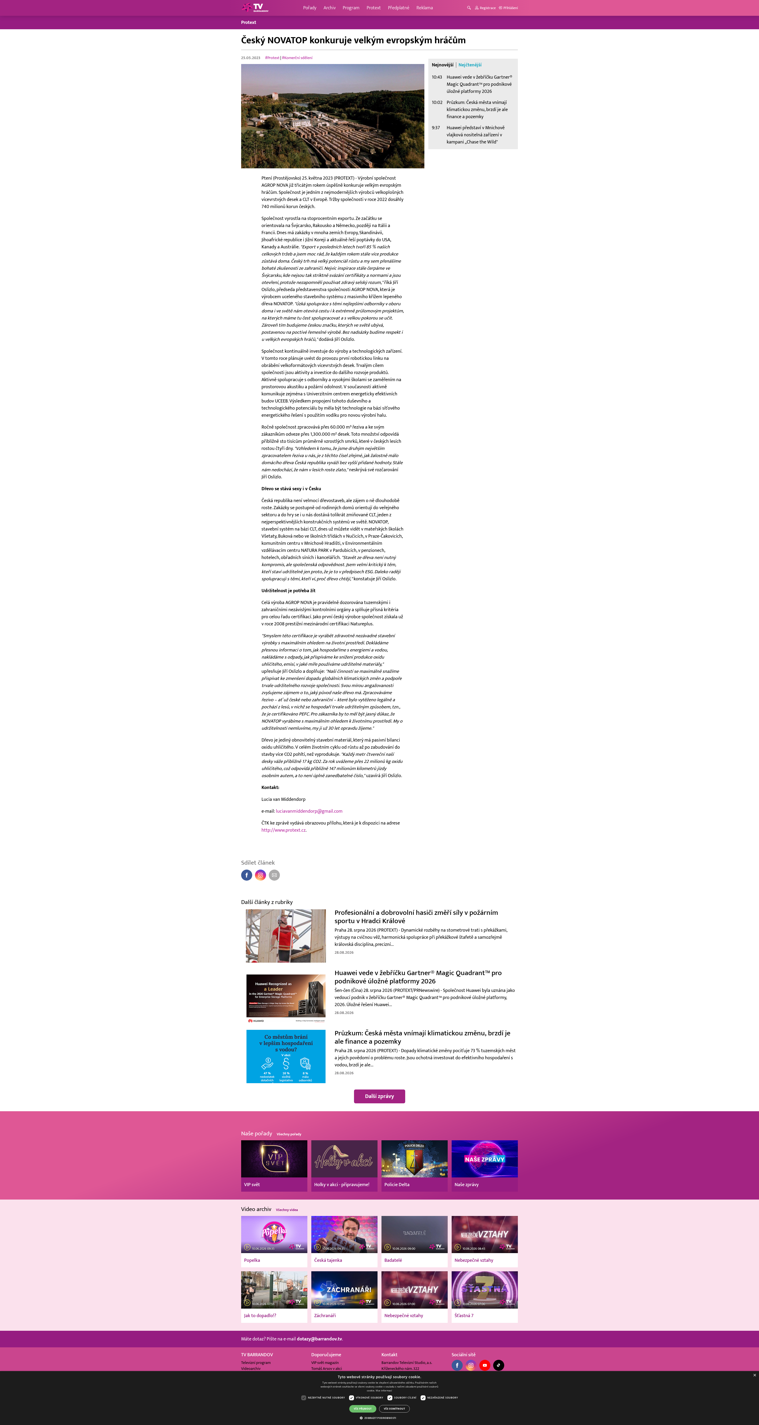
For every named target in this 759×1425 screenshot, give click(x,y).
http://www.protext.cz (283, 830)
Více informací (384, 1390)
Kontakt (389, 1355)
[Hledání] (469, 8)
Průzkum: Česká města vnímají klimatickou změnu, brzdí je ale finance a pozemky (477, 110)
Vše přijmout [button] (363, 1408)
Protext (374, 8)
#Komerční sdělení (297, 58)
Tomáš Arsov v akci (326, 1368)
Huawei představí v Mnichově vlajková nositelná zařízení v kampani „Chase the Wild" (476, 135)
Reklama (424, 8)
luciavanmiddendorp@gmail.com (309, 811)
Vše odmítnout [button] (394, 1408)
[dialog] (379, 1398)
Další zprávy (379, 1096)
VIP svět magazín (325, 1362)
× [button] (754, 1375)
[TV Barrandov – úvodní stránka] (255, 8)
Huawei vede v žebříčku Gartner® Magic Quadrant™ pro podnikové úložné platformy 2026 (479, 84)
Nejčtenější (470, 65)
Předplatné (398, 8)
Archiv (330, 8)
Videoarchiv (251, 1368)
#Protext (272, 58)
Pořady (309, 8)
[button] (379, 1418)
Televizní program (256, 1362)
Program (351, 8)
